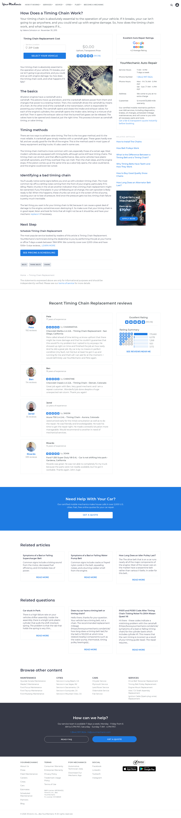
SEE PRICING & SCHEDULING (39, 253)
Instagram (97, 778)
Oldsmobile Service (100, 691)
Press (22, 770)
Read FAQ (66, 739)
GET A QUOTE (90, 515)
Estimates (24, 789)
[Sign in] (177, 5)
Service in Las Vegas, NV (66, 684)
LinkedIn (96, 770)
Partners (24, 800)
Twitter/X (96, 774)
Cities (22, 782)
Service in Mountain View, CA (69, 694)
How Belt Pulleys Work (127, 148)
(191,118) (97, 56)
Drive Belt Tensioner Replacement (143, 681)
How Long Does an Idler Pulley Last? (137, 555)
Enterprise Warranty (53, 770)
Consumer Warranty (53, 766)
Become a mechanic (94, 5)
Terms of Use (50, 784)
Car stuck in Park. (32, 610)
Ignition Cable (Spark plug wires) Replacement (142, 697)
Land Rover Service (100, 687)
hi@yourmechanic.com (99, 732)
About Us (24, 766)
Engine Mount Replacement (140, 687)
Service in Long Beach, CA (67, 681)
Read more (42, 577)
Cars (22, 785)
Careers (23, 778)
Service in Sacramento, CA (67, 687)
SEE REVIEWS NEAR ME (138, 351)
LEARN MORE (48, 245)
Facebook (96, 766)
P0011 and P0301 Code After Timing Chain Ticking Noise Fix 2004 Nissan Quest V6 (137, 613)
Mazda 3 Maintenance (29, 684)
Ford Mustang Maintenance (32, 694)
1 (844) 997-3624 (145, 77)
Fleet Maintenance (29, 774)
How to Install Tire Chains (129, 142)
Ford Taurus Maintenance (31, 691)
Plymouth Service (100, 684)
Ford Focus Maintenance (31, 687)
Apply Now (128, 218)
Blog (22, 803)
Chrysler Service (99, 681)
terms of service (66, 283)
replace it (35, 214)
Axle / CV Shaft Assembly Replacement (139, 692)
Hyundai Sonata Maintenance (33, 681)
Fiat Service (97, 694)
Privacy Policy (50, 774)
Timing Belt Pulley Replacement (142, 684)
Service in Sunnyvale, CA (66, 691)
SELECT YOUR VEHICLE (45, 56)
